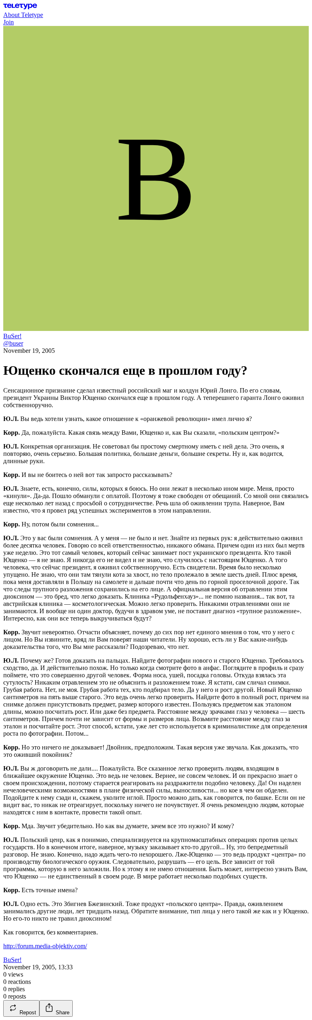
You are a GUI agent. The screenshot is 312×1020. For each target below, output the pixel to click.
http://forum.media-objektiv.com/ (45, 946)
